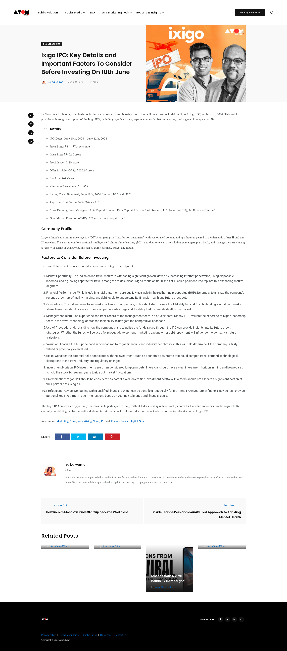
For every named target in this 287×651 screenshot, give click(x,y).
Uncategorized (51, 44)
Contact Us (120, 635)
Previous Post (60, 505)
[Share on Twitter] (31, 124)
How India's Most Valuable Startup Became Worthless (87, 512)
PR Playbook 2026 (250, 12)
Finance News (119, 421)
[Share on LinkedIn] (31, 132)
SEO (92, 12)
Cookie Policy (90, 635)
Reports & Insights (148, 12)
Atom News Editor (59, 546)
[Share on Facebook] (31, 115)
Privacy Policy (48, 635)
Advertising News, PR (91, 421)
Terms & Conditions (69, 635)
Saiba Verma (75, 464)
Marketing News (66, 421)
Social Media (73, 12)
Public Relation (48, 12)
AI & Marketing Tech (115, 12)
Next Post (229, 505)
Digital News (137, 421)
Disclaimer (105, 635)
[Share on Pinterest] (31, 141)
